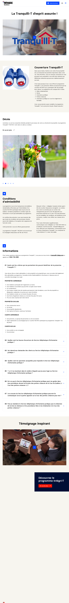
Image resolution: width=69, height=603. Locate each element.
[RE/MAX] (7, 3)
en (62, 3)
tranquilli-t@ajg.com (58, 226)
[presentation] (34, 266)
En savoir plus (7, 130)
